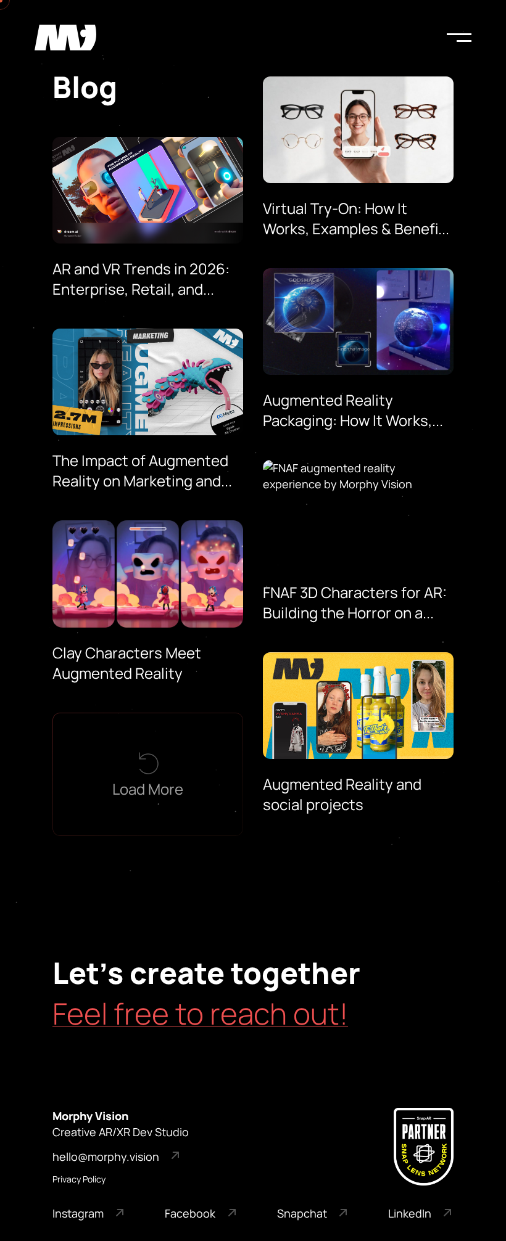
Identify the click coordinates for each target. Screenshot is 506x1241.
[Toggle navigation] (459, 37)
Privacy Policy (79, 1179)
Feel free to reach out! (200, 1013)
